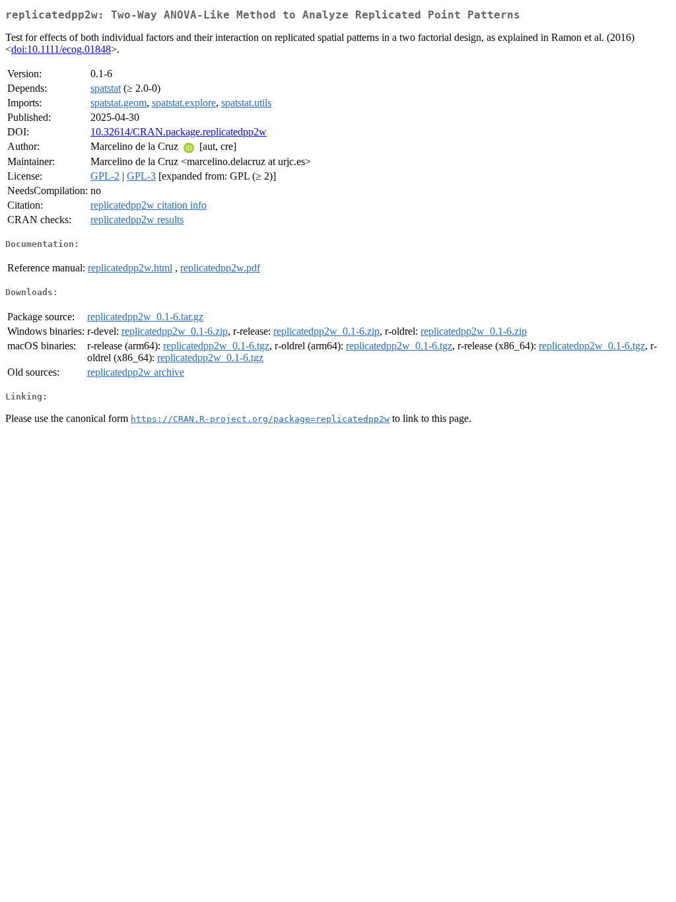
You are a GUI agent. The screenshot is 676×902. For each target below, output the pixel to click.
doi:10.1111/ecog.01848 (61, 49)
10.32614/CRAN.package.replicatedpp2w (178, 131)
